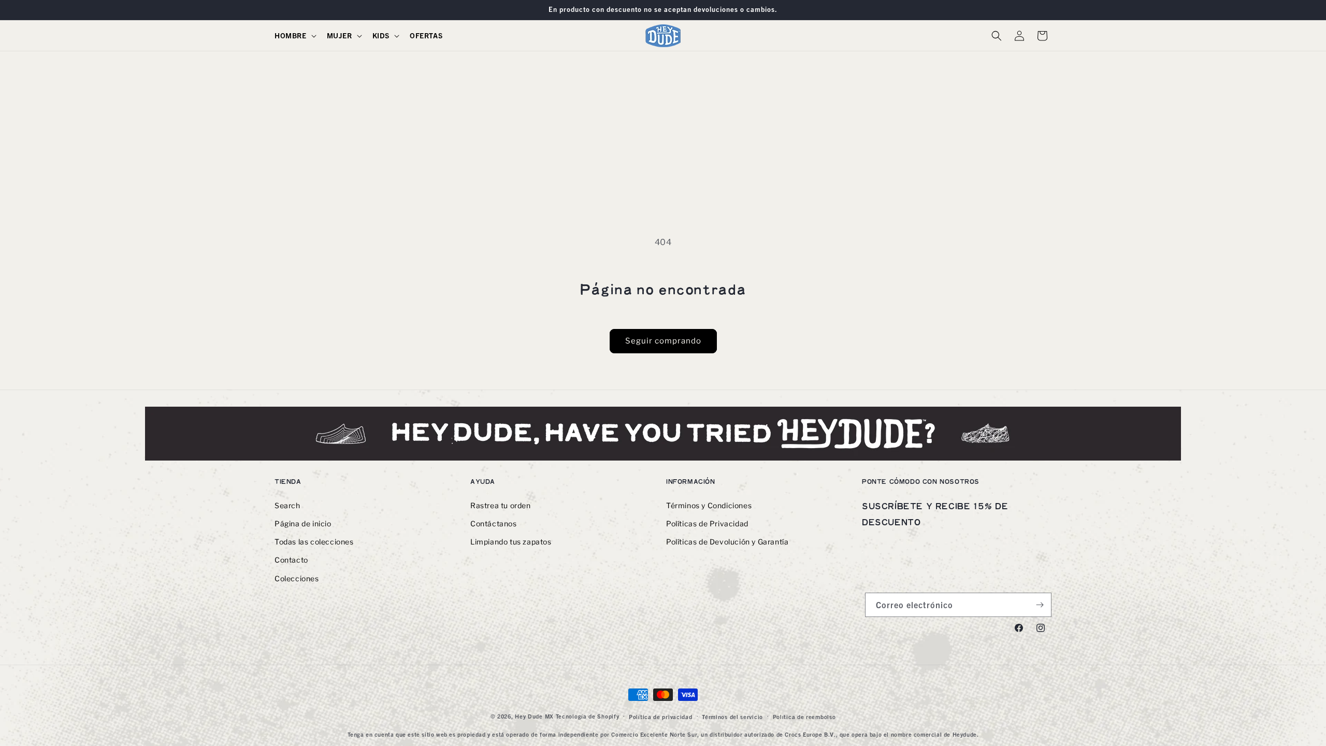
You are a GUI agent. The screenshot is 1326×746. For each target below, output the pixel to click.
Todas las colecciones (314, 541)
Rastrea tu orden (500, 505)
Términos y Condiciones (709, 505)
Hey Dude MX (534, 716)
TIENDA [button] (288, 481)
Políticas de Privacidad (707, 523)
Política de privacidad (660, 716)
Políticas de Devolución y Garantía (727, 541)
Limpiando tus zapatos (511, 541)
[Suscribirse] (1039, 605)
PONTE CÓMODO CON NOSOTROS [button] (920, 481)
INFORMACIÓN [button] (690, 481)
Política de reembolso (804, 716)
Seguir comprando (663, 341)
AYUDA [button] (482, 481)
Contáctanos (493, 523)
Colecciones (297, 578)
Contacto (291, 559)
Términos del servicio (732, 716)
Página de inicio (303, 523)
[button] (294, 35)
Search (287, 505)
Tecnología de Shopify (587, 716)
